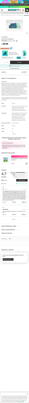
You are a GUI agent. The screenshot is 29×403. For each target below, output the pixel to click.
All (1, 183)
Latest (4, 183)
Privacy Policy (20, 401)
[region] (14, 397)
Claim (18, 57)
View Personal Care (8, 226)
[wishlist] (14, 41)
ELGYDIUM (4, 37)
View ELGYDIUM (6, 233)
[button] (27, 10)
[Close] (27, 394)
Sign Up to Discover (7, 259)
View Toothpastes (8, 229)
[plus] (7, 62)
